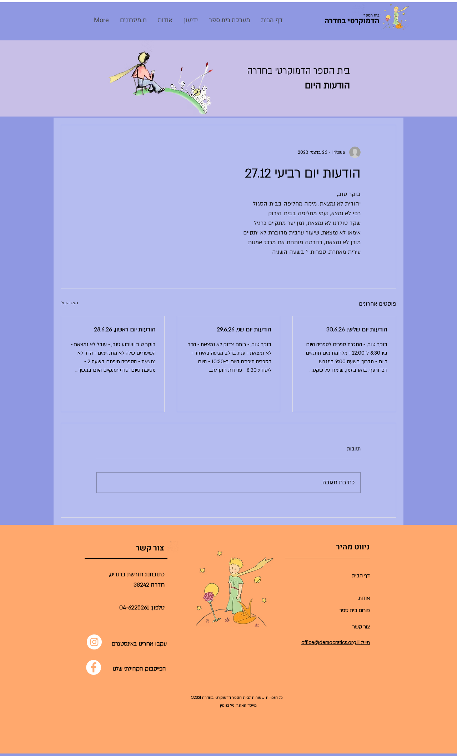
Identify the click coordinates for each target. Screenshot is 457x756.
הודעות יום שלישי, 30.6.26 (356, 329)
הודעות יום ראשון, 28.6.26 (125, 329)
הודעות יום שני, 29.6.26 (244, 329)
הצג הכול (69, 303)
